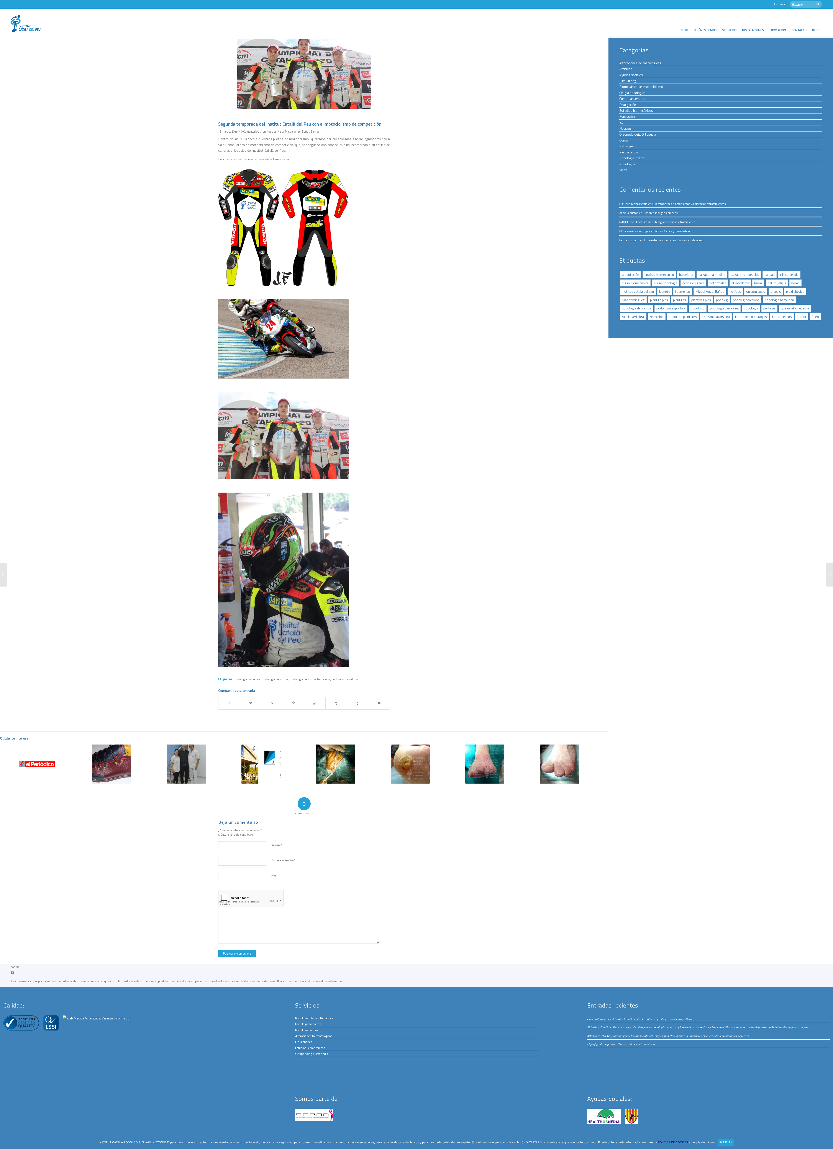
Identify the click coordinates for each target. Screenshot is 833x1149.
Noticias (271, 131)
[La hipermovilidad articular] (560, 764)
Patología (626, 146)
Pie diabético (628, 152)
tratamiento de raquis (751, 316)
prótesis (769, 308)
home (795, 283)
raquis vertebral (633, 316)
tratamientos (782, 316)
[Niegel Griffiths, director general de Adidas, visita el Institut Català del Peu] (186, 764)
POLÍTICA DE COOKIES (673, 1142)
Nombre (276, 845)
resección (657, 316)
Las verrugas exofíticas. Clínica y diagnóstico (661, 231)
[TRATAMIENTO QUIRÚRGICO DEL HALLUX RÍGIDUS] (336, 764)
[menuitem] (684, 23)
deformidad (718, 283)
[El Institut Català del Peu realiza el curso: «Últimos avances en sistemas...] (829, 575)
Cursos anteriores (632, 98)
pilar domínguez (633, 299)
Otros (623, 140)
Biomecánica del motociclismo (641, 86)
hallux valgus (777, 283)
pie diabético (795, 291)
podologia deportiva (275, 679)
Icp (621, 122)
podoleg (722, 299)
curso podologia (665, 283)
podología (751, 308)
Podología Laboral (306, 1030)
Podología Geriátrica (308, 1024)
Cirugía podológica (632, 92)
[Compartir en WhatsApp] (272, 703)
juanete (664, 291)
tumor (801, 316)
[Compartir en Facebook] (229, 703)
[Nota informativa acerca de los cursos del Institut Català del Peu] (3, 575)
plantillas (679, 299)
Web (274, 875)
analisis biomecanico (659, 274)
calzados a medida (712, 274)
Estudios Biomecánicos (310, 1047)
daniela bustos (628, 212)
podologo (698, 308)
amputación (630, 274)
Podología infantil (632, 158)
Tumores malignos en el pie (661, 212)
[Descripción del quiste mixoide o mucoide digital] (485, 764)
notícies (735, 291)
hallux (758, 283)
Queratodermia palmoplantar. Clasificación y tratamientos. (689, 203)
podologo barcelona (724, 308)
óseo (815, 316)
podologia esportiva (670, 308)
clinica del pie (789, 274)
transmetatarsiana (716, 316)
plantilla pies (659, 299)
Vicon (623, 170)
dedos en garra (693, 283)
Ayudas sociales (631, 74)
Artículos (625, 68)
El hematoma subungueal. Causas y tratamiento (665, 222)
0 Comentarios (250, 131)
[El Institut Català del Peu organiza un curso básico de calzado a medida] (112, 764)
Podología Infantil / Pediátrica (314, 1018)
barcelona (686, 274)
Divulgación (627, 104)
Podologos (627, 164)
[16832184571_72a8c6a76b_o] (304, 74)
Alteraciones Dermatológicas (313, 1036)
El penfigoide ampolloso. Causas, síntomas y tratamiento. (621, 1044)
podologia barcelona (247, 679)
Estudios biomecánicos (636, 110)
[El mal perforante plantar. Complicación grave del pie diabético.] (410, 764)
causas (769, 274)
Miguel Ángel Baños (709, 291)
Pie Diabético (303, 1041)
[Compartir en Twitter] (250, 703)
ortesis (776, 291)
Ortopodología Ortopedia (637, 134)
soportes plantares (683, 316)
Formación (627, 116)
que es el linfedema (795, 308)
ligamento (682, 291)
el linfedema (740, 283)
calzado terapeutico (744, 274)
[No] (827, 1142)
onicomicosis (755, 291)
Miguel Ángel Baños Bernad (302, 131)
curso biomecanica (635, 283)
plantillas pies (701, 299)
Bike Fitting (627, 80)
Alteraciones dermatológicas (640, 63)
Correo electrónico (283, 860)
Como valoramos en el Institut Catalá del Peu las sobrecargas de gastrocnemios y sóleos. (639, 1019)
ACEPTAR (726, 1142)
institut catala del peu (638, 291)
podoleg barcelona (746, 299)
